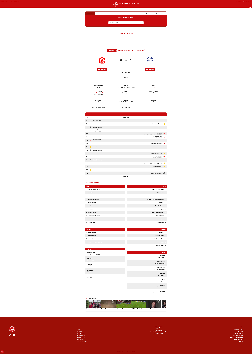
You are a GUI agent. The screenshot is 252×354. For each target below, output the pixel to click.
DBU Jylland (239, 333)
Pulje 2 (153, 87)
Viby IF (150, 65)
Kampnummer (98, 85)
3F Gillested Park (98, 93)
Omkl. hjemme (153, 91)
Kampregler (140, 50)
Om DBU (2, 1)
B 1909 (102, 65)
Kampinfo (111, 50)
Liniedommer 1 (98, 106)
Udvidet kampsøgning (139, 13)
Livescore (153, 13)
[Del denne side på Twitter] (166, 30)
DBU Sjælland (238, 339)
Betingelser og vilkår (82, 341)
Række (126, 85)
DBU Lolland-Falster (236, 337)
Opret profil (247, 1)
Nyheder (79, 329)
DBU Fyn (240, 331)
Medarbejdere (80, 333)
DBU (241, 327)
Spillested (98, 91)
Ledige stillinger (81, 335)
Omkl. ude (98, 100)
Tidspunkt (126, 100)
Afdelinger (79, 331)
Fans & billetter (14, 1)
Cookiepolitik (80, 339)
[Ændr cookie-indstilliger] (2, 351)
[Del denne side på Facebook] (163, 30)
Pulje (153, 85)
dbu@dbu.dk (159, 333)
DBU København (238, 335)
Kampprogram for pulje (125, 50)
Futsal (241, 341)
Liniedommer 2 (126, 106)
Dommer (153, 100)
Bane (126, 91)
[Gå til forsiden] (126, 4)
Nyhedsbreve (80, 327)
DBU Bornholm (238, 329)
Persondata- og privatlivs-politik (126, 351)
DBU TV (7, 1)
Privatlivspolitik (81, 337)
